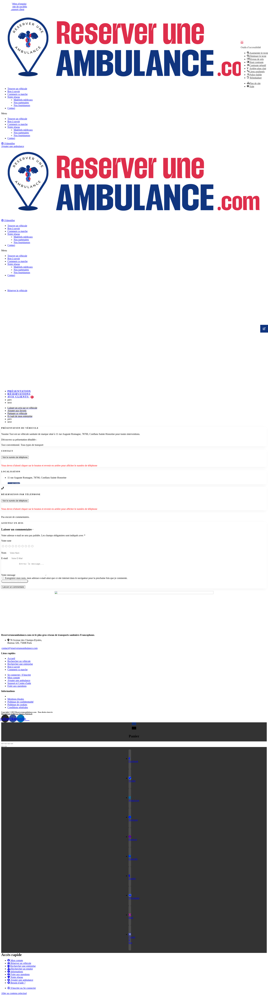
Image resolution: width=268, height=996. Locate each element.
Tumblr (132, 878)
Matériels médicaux (23, 99)
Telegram (133, 820)
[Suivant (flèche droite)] (5, 746)
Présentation (19, 391)
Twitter (132, 781)
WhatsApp (134, 800)
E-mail (4, 558)
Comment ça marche (17, 94)
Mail (131, 917)
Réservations (19, 394)
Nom (3, 552)
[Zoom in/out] (12, 743)
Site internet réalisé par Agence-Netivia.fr (16, 714)
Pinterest (133, 839)
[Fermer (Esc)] (2, 743)
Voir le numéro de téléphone (14, 457)
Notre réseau (13, 97)
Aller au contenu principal (14, 993)
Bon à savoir (13, 91)
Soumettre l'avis (14, 581)
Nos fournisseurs (22, 105)
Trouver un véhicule (17, 88)
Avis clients (20, 396)
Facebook (133, 761)
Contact (11, 108)
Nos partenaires (21, 102)
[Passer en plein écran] (8, 743)
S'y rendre (13, 483)
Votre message (8, 575)
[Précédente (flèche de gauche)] (2, 746)
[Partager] (5, 743)
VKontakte (134, 898)
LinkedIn (133, 859)
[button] (134, 113)
